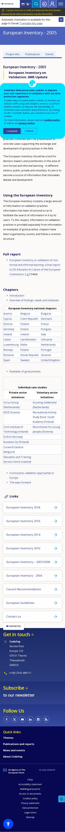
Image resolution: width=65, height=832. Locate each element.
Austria (7, 313)
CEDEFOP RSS (46, 719)
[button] (8, 824)
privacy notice (27, 123)
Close (61, 19)
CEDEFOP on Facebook (6, 719)
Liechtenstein (28, 339)
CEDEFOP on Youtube (22, 719)
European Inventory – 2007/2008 (28, 562)
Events (49, 54)
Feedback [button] (61, 799)
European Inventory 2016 (23, 521)
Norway (8, 349)
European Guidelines (20, 603)
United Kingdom (50, 360)
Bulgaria (46, 313)
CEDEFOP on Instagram (38, 719)
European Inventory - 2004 (24, 575)
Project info (12, 54)
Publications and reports (18, 744)
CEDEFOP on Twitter (14, 719)
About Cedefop (12, 756)
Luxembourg (11, 344)
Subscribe (13, 688)
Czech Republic (29, 318)
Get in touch (16, 634)
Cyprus (7, 318)
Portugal (46, 349)
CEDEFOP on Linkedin (30, 719)
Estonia (7, 324)
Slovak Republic (29, 355)
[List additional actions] (29, 4)
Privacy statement (30, 803)
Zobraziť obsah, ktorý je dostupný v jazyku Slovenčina (26, 13)
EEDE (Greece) (11, 412)
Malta (23, 344)
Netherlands (48, 344)
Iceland (7, 334)
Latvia (7, 339)
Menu (60, 4)
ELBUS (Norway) (13, 436)
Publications (32, 54)
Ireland (24, 334)
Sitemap (30, 817)
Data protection (30, 807)
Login (44, 4)
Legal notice (30, 812)
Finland (24, 324)
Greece (24, 329)
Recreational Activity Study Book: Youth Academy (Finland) (44, 417)
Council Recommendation (23, 589)
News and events (14, 750)
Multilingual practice (30, 788)
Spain (6, 360)
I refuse (29, 131)
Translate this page (31, 23)
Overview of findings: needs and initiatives (34, 300)
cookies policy (52, 120)
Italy (43, 334)
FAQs (30, 779)
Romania (8, 355)
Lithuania (46, 339)
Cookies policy (30, 798)
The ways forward (20, 482)
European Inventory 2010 (23, 548)
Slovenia (46, 355)
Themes (8, 738)
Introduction (16, 295)
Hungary (46, 329)
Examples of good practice (25, 371)
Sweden (25, 360)
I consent (11, 131)
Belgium (25, 313)
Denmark (46, 318)
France (45, 324)
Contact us (13, 616)
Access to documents (30, 793)
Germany (8, 329)
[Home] (8, 4)
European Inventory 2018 (23, 507)
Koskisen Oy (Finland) (16, 442)
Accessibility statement (30, 784)
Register (52, 4)
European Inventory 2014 (23, 534)
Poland (24, 349)
